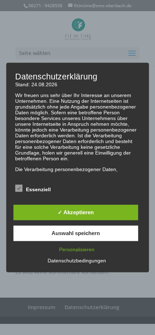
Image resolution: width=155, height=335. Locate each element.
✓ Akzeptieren (76, 212)
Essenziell (38, 189)
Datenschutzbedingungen (77, 260)
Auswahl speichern (76, 233)
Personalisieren (76, 249)
